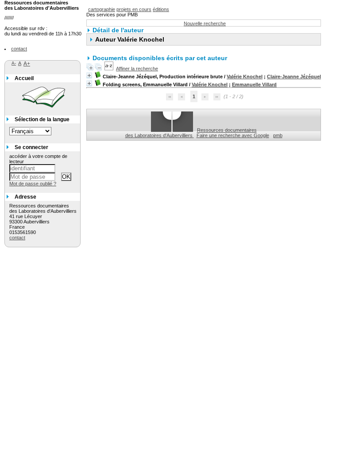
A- (14, 63)
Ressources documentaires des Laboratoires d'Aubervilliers (191, 132)
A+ (26, 64)
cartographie (101, 9)
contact (19, 48)
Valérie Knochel (245, 76)
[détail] (89, 75)
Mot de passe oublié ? (32, 183)
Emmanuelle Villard (254, 84)
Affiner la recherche (137, 68)
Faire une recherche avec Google (233, 135)
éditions (161, 9)
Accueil (24, 78)
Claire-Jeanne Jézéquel (294, 76)
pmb (277, 135)
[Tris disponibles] (108, 68)
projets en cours (133, 9)
